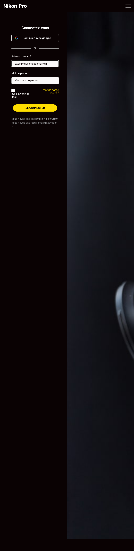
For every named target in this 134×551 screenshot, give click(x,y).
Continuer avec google (37, 38)
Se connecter (35, 107)
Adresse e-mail (20, 56)
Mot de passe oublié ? (51, 91)
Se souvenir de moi (20, 95)
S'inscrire (52, 118)
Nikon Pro (15, 6)
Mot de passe (19, 73)
